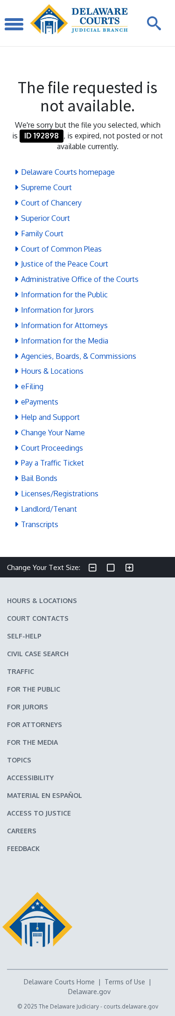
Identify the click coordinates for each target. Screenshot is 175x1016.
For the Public (33, 689)
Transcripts (39, 524)
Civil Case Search (38, 654)
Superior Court (45, 218)
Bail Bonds (39, 478)
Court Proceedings (52, 448)
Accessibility (30, 778)
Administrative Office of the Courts (80, 279)
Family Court (42, 233)
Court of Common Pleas (61, 249)
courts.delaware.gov (131, 1006)
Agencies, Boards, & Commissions (78, 356)
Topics (19, 760)
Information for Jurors (57, 310)
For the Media (32, 742)
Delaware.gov (89, 991)
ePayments (39, 401)
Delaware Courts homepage (68, 172)
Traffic (20, 671)
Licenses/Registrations (59, 493)
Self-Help (24, 636)
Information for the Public (64, 294)
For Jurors (27, 707)
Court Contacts (38, 618)
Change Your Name (53, 432)
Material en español (44, 795)
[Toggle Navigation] (14, 23)
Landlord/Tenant (49, 509)
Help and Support (50, 417)
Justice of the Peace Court (64, 263)
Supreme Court (46, 187)
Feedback (23, 848)
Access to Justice (39, 813)
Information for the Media (64, 340)
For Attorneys (34, 724)
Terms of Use (125, 982)
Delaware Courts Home (59, 982)
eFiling (32, 386)
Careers (21, 831)
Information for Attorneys (64, 325)
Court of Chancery (51, 202)
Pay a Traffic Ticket (52, 462)
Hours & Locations (52, 371)
